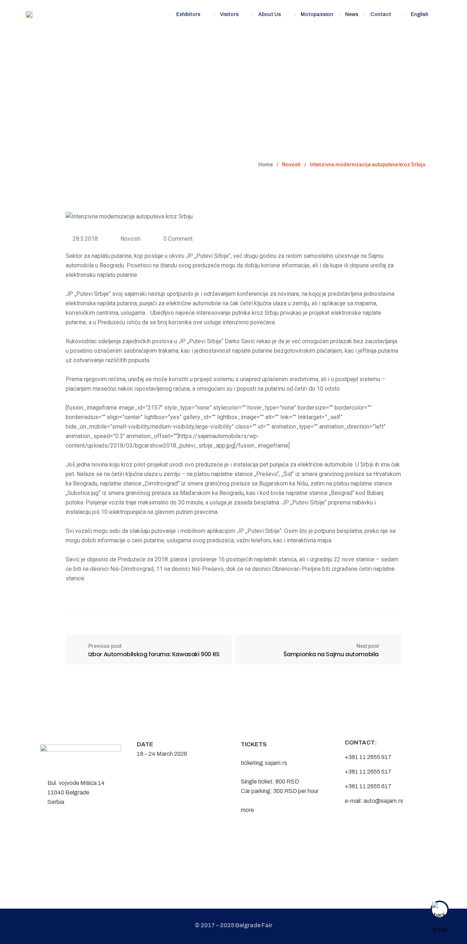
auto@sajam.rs (383, 801)
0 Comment (178, 238)
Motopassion (317, 14)
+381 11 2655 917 (368, 757)
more (247, 810)
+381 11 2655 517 (368, 771)
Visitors (229, 14)
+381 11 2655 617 (368, 786)
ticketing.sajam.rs (264, 763)
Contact (380, 14)
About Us (269, 14)
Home (265, 164)
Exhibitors (188, 14)
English (419, 14)
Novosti (130, 238)
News (351, 14)
